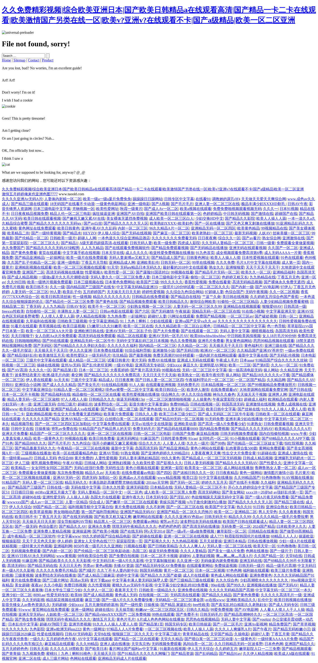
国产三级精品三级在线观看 (191, 580)
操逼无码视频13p (130, 399)
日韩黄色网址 (197, 258)
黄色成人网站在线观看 (229, 575)
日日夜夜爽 (207, 238)
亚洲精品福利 (284, 272)
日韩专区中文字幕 (179, 199)
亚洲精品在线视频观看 (241, 306)
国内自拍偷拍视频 (274, 434)
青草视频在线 (50, 326)
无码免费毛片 (188, 385)
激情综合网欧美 (203, 302)
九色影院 (37, 629)
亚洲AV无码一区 (66, 478)
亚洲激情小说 (163, 350)
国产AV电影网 (267, 287)
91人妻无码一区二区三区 (183, 409)
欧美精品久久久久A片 (293, 429)
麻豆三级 (92, 600)
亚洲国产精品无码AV (137, 512)
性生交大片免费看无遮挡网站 (78, 414)
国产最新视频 (140, 355)
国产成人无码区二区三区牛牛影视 (226, 414)
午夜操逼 (182, 311)
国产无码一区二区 (185, 482)
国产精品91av (230, 654)
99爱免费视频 (221, 610)
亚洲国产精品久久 (300, 644)
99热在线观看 (163, 614)
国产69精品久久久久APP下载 (286, 438)
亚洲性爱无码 (53, 497)
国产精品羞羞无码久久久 (35, 448)
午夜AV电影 (73, 463)
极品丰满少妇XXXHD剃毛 (263, 204)
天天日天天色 (70, 566)
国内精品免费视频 (214, 429)
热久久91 (244, 507)
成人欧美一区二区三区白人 (171, 218)
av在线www (215, 600)
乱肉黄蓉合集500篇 (241, 448)
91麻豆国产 (149, 438)
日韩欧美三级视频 (72, 321)
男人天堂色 (267, 512)
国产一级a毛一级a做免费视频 (190, 531)
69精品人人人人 (284, 536)
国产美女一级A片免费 (226, 551)
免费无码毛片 (144, 429)
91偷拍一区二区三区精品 (237, 302)
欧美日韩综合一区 (170, 390)
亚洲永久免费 (99, 526)
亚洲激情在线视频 (260, 404)
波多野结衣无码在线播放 (200, 522)
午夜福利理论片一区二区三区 (209, 380)
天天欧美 (112, 473)
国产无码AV (288, 585)
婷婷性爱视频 (153, 292)
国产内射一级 (242, 287)
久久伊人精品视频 (258, 654)
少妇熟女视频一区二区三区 (149, 306)
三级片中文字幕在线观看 (46, 360)
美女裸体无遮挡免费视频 (126, 218)
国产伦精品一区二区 (31, 238)
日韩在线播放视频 (262, 541)
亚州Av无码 (70, 365)
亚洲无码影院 (137, 487)
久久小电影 (53, 585)
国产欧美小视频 (105, 531)
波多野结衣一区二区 (111, 404)
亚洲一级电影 (139, 204)
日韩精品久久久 (102, 399)
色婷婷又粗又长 (235, 277)
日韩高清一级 (295, 306)
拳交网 (76, 375)
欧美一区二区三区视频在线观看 (80, 267)
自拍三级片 (66, 404)
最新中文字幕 (122, 448)
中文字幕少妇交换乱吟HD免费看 (181, 585)
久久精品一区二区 (192, 346)
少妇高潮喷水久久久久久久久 (264, 580)
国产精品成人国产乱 (168, 258)
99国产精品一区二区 (50, 507)
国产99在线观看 (55, 341)
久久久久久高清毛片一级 (281, 595)
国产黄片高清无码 (145, 370)
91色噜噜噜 (271, 478)
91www (24, 610)
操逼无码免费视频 (164, 551)
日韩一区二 (288, 316)
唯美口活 (189, 478)
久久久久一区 (40, 370)
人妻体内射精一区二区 (62, 199)
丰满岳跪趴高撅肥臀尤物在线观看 (117, 482)
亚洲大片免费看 (15, 434)
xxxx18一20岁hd (259, 492)
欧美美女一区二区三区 (203, 468)
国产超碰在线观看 (147, 536)
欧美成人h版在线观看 (292, 654)
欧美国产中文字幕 (220, 507)
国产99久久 (236, 585)
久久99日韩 (16, 282)
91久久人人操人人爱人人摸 (283, 409)
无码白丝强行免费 (89, 468)
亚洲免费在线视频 (192, 590)
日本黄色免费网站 (120, 282)
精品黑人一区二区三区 (112, 522)
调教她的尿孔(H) (226, 199)
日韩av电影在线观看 (116, 311)
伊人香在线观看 (39, 380)
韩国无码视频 (151, 570)
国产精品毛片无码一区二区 (217, 272)
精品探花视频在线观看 (64, 600)
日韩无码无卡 (215, 517)
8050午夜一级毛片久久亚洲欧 (98, 546)
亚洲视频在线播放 (262, 585)
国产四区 (163, 473)
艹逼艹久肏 (211, 297)
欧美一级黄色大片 (48, 438)
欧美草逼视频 (41, 512)
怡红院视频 (293, 443)
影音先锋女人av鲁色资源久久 (26, 605)
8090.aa (39, 595)
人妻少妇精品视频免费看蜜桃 (284, 302)
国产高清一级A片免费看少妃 (221, 424)
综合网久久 (170, 394)
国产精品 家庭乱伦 (175, 605)
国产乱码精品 (206, 654)
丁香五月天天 (50, 517)
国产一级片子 (281, 551)
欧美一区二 (223, 512)
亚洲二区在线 (29, 658)
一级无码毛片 (99, 355)
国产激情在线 (262, 214)
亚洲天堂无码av (31, 614)
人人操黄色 (201, 399)
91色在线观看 (292, 258)
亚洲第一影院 (172, 468)
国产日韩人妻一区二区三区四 (159, 380)
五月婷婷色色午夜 (61, 639)
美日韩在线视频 (235, 297)
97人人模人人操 (74, 399)
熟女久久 (216, 267)
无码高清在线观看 (185, 595)
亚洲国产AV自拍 (130, 214)
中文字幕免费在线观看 (111, 424)
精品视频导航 (22, 424)
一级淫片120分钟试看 (176, 287)
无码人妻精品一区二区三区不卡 (200, 487)
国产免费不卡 (187, 614)
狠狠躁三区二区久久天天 (132, 634)
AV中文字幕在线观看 (95, 639)
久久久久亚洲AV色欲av (183, 517)
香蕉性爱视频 (195, 282)
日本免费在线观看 (108, 350)
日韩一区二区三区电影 (152, 434)
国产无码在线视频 (136, 233)
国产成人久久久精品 (59, 385)
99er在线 (218, 585)
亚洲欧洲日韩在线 (89, 331)
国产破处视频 (266, 316)
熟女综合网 (271, 238)
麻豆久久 (190, 365)
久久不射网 (155, 507)
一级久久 (37, 639)
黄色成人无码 (126, 595)
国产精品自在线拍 (185, 297)
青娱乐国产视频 (172, 502)
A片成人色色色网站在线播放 (160, 619)
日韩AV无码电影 (78, 634)
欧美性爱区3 (76, 355)
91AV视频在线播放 (297, 478)
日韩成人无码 (45, 458)
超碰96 (184, 556)
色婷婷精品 (212, 214)
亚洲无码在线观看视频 (247, 248)
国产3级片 (87, 570)
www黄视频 (66, 556)
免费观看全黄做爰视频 (295, 243)
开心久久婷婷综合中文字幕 (250, 487)
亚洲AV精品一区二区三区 (82, 419)
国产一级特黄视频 (46, 233)
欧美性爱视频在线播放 (140, 394)
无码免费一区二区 (236, 526)
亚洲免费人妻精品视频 (52, 531)
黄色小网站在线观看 (207, 448)
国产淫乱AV (180, 497)
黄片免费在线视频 (129, 507)
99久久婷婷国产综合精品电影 (106, 536)
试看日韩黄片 (118, 360)
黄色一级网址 (94, 629)
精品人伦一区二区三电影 (70, 214)
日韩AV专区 (76, 306)
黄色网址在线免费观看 (37, 228)
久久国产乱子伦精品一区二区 (31, 262)
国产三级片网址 (55, 580)
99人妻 (55, 292)
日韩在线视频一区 (205, 404)
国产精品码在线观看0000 (177, 429)
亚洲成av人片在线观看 (137, 478)
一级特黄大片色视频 (35, 546)
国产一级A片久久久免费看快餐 (127, 600)
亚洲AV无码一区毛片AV (169, 336)
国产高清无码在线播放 (201, 526)
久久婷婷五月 (226, 649)
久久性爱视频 (99, 585)
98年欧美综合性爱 (92, 556)
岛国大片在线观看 (105, 497)
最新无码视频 (245, 233)
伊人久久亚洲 (80, 350)
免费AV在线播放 (161, 360)
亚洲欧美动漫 (185, 424)
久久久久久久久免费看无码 (174, 238)
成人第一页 (291, 262)
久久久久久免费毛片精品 (56, 570)
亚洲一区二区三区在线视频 (109, 434)
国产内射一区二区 (57, 551)
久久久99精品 (87, 644)
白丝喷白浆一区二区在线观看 (129, 419)
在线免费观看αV (224, 390)
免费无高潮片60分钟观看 (173, 355)
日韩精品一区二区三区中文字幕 (239, 326)
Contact (33, 60)
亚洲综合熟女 (277, 507)
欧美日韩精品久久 (173, 302)
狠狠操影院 (11, 541)
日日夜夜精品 (227, 473)
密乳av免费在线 (64, 429)
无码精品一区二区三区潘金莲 (179, 600)
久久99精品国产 (247, 478)
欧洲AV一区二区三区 (217, 350)
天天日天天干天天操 (159, 375)
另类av (88, 566)
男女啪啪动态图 (67, 512)
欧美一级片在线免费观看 (86, 258)
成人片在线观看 (196, 575)
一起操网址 (55, 258)
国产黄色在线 (106, 302)
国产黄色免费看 (24, 253)
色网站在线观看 (83, 658)
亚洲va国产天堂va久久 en (195, 321)
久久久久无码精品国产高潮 (231, 590)
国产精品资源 (182, 654)
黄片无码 (138, 360)
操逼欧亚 (306, 536)
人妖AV (264, 233)
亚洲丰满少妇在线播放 (244, 419)
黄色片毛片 (125, 619)
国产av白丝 (93, 223)
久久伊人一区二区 (98, 590)
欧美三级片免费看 (286, 570)
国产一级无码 (26, 526)
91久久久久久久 (15, 629)
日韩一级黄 (265, 243)
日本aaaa (247, 360)
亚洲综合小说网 (28, 385)
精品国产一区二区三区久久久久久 (57, 434)
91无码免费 (214, 419)
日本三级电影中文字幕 (52, 209)
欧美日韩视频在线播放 (292, 600)
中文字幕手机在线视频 (81, 253)
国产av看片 (251, 238)
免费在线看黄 (219, 282)
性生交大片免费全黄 (239, 453)
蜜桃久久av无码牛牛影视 (132, 585)
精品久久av (94, 473)
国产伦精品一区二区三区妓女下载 (255, 443)
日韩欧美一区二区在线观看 (277, 414)
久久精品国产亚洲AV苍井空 (260, 350)
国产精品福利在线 (56, 394)
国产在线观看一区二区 (199, 331)
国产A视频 (160, 204)
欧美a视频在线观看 (195, 209)
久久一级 (57, 287)
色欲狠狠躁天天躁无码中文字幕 (217, 497)
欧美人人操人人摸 (225, 258)
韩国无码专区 (176, 624)
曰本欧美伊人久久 (291, 526)
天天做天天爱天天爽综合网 (263, 199)
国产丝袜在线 (248, 409)
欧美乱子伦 (72, 292)
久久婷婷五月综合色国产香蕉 (274, 297)
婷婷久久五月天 (214, 482)
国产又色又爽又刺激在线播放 (250, 223)
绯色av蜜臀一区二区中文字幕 (129, 390)
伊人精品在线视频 (91, 316)
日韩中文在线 (22, 429)
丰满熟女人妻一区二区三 (77, 311)
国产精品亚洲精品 (29, 258)
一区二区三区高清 (278, 614)
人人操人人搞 (77, 497)
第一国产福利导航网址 (99, 512)
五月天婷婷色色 (15, 649)
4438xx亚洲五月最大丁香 (55, 492)
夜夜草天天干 (126, 590)
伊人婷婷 (64, 541)
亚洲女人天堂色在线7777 (94, 541)
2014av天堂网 (157, 482)
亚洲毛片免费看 (211, 341)
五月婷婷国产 (94, 292)
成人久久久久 (136, 253)
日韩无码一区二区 (175, 262)
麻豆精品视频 (207, 434)
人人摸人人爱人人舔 (57, 316)
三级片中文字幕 (84, 380)
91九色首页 (205, 253)
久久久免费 (225, 262)
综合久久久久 (150, 443)
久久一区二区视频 (284, 292)
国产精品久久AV (301, 380)
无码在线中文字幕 (86, 487)
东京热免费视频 (70, 473)
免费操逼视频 (225, 566)
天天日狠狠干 (22, 336)
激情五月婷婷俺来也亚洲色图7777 (30, 194)
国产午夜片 (262, 629)
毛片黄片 (302, 473)
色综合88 (65, 458)
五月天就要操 (211, 541)
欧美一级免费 (165, 243)
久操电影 (241, 634)
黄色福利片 (253, 346)
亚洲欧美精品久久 (241, 600)
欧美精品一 (20, 468)
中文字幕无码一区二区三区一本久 (283, 590)
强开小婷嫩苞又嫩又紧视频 (114, 443)
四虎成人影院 (189, 243)
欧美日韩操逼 (200, 624)
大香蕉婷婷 (119, 370)
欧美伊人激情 (198, 390)
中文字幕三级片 (168, 634)
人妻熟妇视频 (203, 556)
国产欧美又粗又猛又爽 (112, 517)
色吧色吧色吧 (169, 526)
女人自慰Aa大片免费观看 (56, 336)
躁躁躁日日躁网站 (147, 199)
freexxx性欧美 (13, 311)
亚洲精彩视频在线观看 (33, 267)
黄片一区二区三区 (178, 570)
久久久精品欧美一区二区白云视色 (183, 326)
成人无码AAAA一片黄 (282, 253)
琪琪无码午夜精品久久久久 (134, 526)
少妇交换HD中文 (209, 218)
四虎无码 (89, 478)
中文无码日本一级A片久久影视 (118, 561)
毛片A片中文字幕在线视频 (258, 262)
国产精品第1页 (65, 370)
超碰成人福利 (255, 399)
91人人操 (136, 385)
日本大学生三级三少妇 (63, 590)
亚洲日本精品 (234, 541)
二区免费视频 (139, 614)
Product (47, 60)
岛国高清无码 (286, 331)
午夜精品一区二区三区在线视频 (83, 448)
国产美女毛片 (89, 385)
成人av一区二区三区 (47, 502)
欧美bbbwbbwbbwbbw (208, 336)
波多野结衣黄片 (28, 375)
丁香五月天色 (288, 277)
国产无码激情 (162, 311)
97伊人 (286, 287)
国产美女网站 (233, 492)
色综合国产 (234, 292)
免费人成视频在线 (292, 404)
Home (6, 60)
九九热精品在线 (263, 277)
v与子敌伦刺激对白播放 (206, 502)
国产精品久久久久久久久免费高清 (112, 375)
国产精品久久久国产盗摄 (160, 575)
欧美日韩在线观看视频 (42, 218)
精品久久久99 (239, 517)
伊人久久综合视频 (196, 394)
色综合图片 (48, 526)
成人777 (216, 536)
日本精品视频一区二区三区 (223, 385)
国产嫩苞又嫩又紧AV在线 (83, 218)
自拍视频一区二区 (154, 595)
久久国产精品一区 (269, 556)
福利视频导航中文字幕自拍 (90, 507)
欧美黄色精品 (248, 228)
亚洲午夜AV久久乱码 (98, 228)
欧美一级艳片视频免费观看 (49, 282)
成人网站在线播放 (238, 468)
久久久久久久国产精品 (40, 419)
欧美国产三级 (147, 282)
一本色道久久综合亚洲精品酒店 (124, 238)
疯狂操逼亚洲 (103, 214)
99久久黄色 (170, 458)
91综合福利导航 (138, 350)
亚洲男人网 (277, 394)
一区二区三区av (240, 316)
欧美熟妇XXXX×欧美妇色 (171, 223)
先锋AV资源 (124, 566)
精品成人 (105, 380)
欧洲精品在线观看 (283, 399)
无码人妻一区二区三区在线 (229, 546)
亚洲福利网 (63, 546)
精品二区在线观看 (132, 336)
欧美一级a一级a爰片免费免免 (107, 199)
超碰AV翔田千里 (53, 624)
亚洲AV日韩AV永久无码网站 (31, 556)
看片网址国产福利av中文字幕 (133, 649)
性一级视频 (82, 297)
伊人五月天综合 (200, 649)
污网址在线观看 (181, 316)
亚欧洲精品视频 (39, 414)
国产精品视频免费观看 (138, 302)
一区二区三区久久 (44, 243)
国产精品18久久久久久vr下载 (266, 375)
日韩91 (7, 385)
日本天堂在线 (112, 253)
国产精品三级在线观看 (29, 204)
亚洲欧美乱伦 (148, 262)
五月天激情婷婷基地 (101, 605)
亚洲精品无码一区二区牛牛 (92, 341)
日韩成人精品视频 (258, 458)
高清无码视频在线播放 (64, 272)
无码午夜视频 (256, 292)
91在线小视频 (253, 311)
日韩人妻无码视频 (199, 463)
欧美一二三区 (240, 365)
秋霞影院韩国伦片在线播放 (247, 536)
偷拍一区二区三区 (205, 277)
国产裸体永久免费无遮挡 (284, 282)
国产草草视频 (304, 624)
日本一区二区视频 (210, 570)
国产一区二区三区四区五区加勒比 (63, 424)
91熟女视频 (130, 453)
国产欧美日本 (96, 649)
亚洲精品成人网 (122, 262)
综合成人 (96, 502)
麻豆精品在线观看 (59, 644)
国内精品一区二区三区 (157, 346)
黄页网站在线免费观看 (50, 610)
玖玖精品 (119, 355)
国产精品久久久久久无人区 (126, 223)
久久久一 (270, 209)
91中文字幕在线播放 (215, 478)
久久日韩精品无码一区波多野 (238, 644)
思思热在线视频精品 (202, 619)
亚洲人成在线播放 (115, 644)
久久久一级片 (197, 443)
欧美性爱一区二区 (119, 272)
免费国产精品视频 (211, 316)
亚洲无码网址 (127, 438)
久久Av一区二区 (284, 365)
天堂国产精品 (221, 634)
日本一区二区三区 (93, 370)
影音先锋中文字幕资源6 (148, 404)
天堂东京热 (140, 644)
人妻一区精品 (76, 502)
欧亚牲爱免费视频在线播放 (171, 253)
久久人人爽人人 (192, 546)
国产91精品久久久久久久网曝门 (143, 654)
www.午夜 (299, 434)
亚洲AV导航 (109, 453)
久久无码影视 (33, 600)
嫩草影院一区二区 (232, 531)
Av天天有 (61, 380)
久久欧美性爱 (143, 463)
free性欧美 (201, 605)
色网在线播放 (257, 551)
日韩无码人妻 (141, 243)
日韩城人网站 (95, 463)
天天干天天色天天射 (39, 541)
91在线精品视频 (114, 385)
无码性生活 (114, 468)
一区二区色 (133, 492)
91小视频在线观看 (245, 438)
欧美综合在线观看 (34, 409)
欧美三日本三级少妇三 (177, 414)
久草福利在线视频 (41, 321)
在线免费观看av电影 (138, 473)
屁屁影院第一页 (129, 541)
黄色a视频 (103, 566)
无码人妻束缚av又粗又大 (129, 258)
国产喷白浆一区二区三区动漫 (208, 639)
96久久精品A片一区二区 (169, 228)
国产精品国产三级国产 (26, 487)
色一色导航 (276, 326)
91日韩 (258, 507)
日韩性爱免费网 (174, 438)
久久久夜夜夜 (290, 512)
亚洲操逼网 (81, 531)
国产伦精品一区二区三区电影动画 (102, 551)
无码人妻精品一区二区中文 (100, 492)
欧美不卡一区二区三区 (106, 306)
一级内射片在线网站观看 (216, 355)
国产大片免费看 (166, 331)
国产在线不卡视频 (244, 482)
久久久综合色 (227, 580)
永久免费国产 (13, 248)
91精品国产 (11, 482)
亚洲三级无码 (44, 404)
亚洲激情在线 (293, 238)
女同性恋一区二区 (214, 438)
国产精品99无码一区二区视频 (179, 419)
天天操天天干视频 (252, 394)
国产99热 (217, 443)
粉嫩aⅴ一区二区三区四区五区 (160, 610)
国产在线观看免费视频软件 (127, 248)
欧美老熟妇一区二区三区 (212, 233)
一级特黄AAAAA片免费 (277, 639)
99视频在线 (171, 370)
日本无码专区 (157, 497)
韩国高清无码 (233, 404)
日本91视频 (289, 209)
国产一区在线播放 (209, 223)
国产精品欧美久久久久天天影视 (65, 561)
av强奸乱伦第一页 (288, 492)
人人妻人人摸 (173, 443)
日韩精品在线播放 (263, 531)
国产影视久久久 (169, 463)
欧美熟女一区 (189, 375)
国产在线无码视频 (77, 517)
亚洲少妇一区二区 (17, 595)
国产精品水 (72, 233)
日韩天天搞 (39, 649)
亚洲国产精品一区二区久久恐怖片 (185, 512)
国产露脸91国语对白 (152, 272)
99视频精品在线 (274, 228)
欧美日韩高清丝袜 (56, 297)
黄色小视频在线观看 (142, 468)
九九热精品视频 (185, 541)
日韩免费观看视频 (278, 424)
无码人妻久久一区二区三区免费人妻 (120, 277)
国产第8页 (261, 365)
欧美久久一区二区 (256, 272)
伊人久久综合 (20, 507)
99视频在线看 (182, 272)
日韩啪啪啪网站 (28, 341)
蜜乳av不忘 (169, 522)
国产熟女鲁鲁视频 (29, 619)
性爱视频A (94, 272)
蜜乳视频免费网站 (46, 463)
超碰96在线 (31, 497)
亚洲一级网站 (82, 610)
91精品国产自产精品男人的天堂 (105, 429)
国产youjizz (261, 619)
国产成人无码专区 (283, 605)
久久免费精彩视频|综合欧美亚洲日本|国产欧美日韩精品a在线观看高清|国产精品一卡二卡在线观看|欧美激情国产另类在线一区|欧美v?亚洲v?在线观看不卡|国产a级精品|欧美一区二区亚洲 (153, 189)
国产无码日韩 (187, 350)
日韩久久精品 (197, 610)
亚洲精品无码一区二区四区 (213, 228)
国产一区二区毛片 (228, 624)
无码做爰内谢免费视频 (219, 561)
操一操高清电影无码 (245, 370)
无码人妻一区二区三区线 (42, 482)
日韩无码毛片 (211, 614)
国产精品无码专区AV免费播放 (160, 566)
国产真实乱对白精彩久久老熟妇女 (239, 605)
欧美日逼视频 (74, 326)
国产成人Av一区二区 (161, 209)
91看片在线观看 (24, 326)
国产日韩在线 (300, 390)
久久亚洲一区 (188, 561)
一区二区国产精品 (250, 380)
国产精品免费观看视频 (170, 248)
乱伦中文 (265, 600)
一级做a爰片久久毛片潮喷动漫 (64, 277)
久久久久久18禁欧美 (66, 649)
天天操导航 (124, 610)
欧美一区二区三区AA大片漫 (49, 331)
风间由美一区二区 (198, 644)
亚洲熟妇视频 (119, 463)
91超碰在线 (266, 453)
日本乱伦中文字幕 (23, 624)
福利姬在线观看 (256, 570)
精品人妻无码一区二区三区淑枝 (33, 399)
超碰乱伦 (85, 404)
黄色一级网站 (251, 473)
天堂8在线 (293, 556)
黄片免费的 (83, 458)
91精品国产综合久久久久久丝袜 (281, 360)
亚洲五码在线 (251, 561)
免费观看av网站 (146, 522)
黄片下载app (100, 580)
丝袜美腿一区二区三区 (291, 233)
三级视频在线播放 (36, 453)
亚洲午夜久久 (133, 497)
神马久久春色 (224, 394)
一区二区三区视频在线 (163, 629)
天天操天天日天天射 (123, 292)
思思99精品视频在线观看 (273, 341)
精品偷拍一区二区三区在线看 (96, 394)
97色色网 (234, 570)
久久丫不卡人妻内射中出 (117, 570)
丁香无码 (33, 306)
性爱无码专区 (58, 595)
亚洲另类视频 (80, 624)
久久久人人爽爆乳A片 (233, 629)
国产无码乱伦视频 (284, 355)
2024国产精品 (264, 526)
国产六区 (142, 311)
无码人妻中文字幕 (235, 331)
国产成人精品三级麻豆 (96, 575)
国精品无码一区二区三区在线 (216, 311)
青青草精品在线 (196, 634)
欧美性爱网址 (107, 209)
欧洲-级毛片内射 (56, 375)
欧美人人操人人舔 (271, 218)
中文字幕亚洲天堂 (281, 311)
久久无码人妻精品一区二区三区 (228, 243)
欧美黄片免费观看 (118, 414)
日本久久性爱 (113, 487)
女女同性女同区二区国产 (51, 468)
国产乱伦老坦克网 (97, 365)
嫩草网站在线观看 (148, 517)
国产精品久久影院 (240, 218)
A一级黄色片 (245, 639)
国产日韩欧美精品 (163, 546)
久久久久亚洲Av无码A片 (22, 199)
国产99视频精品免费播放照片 (271, 385)
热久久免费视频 (183, 341)
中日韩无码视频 (236, 214)
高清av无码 (79, 580)
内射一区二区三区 (133, 228)
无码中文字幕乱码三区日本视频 (142, 341)
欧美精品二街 (18, 233)
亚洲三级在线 (275, 346)
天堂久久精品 (171, 639)
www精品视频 (169, 478)
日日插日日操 (22, 492)
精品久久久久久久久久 (111, 297)
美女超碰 (22, 585)
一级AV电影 (123, 365)
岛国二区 (139, 551)
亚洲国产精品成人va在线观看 (75, 409)
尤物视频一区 (83, 209)
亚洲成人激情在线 (293, 453)
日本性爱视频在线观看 (260, 258)
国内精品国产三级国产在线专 (90, 287)
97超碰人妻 (214, 292)
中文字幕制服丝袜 (160, 561)
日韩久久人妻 (146, 414)
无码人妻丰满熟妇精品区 (139, 458)
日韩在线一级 (58, 487)
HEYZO (89, 233)
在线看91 (203, 199)
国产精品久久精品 (216, 595)
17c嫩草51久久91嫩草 (104, 326)
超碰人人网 (87, 238)
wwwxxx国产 (18, 502)
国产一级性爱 (131, 605)
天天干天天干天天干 (262, 267)
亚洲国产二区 (33, 272)
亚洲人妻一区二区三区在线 (217, 204)
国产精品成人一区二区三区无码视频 (211, 458)
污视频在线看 (135, 546)
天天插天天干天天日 (226, 346)
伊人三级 (22, 463)
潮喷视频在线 (262, 331)
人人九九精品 (92, 248)
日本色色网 (273, 644)
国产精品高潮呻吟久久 (242, 614)
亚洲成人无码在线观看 (195, 360)
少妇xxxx (173, 365)
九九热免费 (116, 316)
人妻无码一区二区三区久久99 (197, 306)
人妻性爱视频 (106, 458)
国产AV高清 (17, 370)
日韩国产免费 (183, 434)
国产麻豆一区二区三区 (171, 233)
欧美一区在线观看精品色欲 (75, 453)
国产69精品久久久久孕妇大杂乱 (80, 346)
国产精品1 (69, 243)
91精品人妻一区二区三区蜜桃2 (79, 390)
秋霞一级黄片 (131, 209)
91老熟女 (254, 424)
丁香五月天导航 (94, 262)
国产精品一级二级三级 (119, 409)
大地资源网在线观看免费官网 (263, 390)
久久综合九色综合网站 (184, 292)
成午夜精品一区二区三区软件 (31, 536)
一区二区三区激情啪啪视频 (168, 399)
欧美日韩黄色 (68, 228)
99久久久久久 (171, 282)
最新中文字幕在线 (253, 355)
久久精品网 (276, 380)
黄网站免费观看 (272, 448)
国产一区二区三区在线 (184, 507)
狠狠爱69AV (272, 306)
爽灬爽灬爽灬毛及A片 (234, 556)
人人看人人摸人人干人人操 (282, 610)
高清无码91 (16, 566)
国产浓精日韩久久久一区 (193, 473)
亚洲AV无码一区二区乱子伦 (128, 331)
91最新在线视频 (173, 649)
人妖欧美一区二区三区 (64, 614)
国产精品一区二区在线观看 (136, 639)
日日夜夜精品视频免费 (29, 214)
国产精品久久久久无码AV (252, 429)
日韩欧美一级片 (63, 238)
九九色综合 (81, 443)
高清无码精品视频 (247, 282)
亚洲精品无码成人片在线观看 (122, 658)
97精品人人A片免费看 (125, 629)
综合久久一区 (229, 238)
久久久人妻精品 (193, 551)
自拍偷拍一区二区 (41, 311)
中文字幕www (69, 536)
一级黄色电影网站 (111, 204)
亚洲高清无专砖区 (150, 365)
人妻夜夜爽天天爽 (206, 453)
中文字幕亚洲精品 (103, 321)
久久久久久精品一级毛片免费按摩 (280, 517)
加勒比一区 (107, 478)
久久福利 (267, 482)
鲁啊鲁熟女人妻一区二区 (275, 468)
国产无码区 (42, 346)
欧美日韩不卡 (37, 287)
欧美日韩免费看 (102, 438)
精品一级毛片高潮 (281, 566)
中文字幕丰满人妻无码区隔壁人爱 (140, 580)
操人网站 (271, 370)
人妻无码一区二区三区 (29, 292)
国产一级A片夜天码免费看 (267, 497)
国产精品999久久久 (30, 443)
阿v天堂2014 (154, 531)
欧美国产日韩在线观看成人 (245, 522)
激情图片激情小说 (278, 473)
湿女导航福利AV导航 (74, 522)
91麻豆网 (29, 561)
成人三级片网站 (55, 658)
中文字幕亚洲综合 (37, 390)
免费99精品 (179, 404)
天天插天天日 (104, 654)
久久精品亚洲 (291, 370)
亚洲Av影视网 (255, 624)
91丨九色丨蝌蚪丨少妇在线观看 (146, 321)
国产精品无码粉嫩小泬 (291, 629)
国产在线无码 (131, 531)
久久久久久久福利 (122, 346)
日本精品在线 (161, 487)
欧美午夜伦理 (213, 375)
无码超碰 (59, 605)
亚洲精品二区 (245, 512)
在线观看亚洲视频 (161, 385)
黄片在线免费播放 (26, 580)
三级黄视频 (24, 575)
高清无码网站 (209, 492)
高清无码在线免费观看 (96, 336)
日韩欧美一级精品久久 (157, 590)
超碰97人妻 (157, 316)
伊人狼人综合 (109, 233)
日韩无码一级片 (251, 566)
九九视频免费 (33, 654)
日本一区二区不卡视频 (20, 394)
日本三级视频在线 (88, 282)
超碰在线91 (104, 610)
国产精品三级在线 (289, 502)
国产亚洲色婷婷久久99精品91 (165, 453)
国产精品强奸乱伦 (22, 355)
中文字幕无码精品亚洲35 (136, 287)
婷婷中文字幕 (127, 575)
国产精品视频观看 (296, 649)
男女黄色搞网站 (239, 341)
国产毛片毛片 (182, 204)
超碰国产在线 (286, 214)
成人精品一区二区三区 (87, 360)
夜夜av (36, 585)
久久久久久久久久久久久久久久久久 (247, 321)
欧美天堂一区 (264, 546)
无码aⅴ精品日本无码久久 (140, 267)
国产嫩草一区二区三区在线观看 (132, 502)
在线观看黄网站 (200, 566)
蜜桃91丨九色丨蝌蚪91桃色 (69, 654)
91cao (192, 438)
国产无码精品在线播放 (208, 248)
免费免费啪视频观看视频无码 (237, 209)
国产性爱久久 (270, 463)
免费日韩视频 (75, 585)
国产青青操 (11, 654)
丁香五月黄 (280, 634)
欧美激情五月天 (52, 355)
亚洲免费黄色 (261, 575)
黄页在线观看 (50, 253)
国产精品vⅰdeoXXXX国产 (105, 614)
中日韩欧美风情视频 (244, 336)
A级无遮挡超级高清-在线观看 (103, 243)
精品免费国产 (280, 624)
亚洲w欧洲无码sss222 (63, 629)
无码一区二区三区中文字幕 (204, 370)
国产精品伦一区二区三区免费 (69, 302)
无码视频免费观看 (26, 551)
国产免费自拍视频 (124, 556)
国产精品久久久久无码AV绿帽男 (52, 248)
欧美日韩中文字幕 (221, 409)
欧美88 (76, 595)
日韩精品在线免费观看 (150, 297)
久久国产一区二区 (283, 248)
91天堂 (112, 267)
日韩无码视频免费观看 (238, 434)
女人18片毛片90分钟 (279, 336)
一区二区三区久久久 (213, 287)
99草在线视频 (203, 262)
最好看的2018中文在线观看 (185, 267)
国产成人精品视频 (22, 277)
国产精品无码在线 (42, 566)
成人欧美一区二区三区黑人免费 (170, 492)
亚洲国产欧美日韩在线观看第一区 (173, 214)
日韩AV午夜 (298, 204)
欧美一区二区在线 (138, 326)
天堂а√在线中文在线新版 (151, 424)
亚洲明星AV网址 (213, 365)
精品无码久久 (76, 482)
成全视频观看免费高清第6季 (239, 253)
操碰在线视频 (48, 365)
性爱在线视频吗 (50, 634)
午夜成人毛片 (227, 360)
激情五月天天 (103, 619)
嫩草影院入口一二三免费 (259, 649)
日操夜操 (42, 429)
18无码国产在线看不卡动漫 (72, 204)
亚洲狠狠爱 (235, 267)
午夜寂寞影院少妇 (227, 399)
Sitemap (19, 60)
